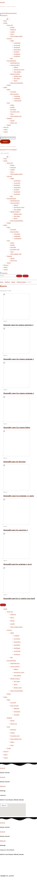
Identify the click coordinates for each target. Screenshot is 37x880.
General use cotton (19, 69)
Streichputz (17, 711)
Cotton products (15, 65)
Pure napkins (17, 72)
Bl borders (13, 109)
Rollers (12, 105)
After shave (17, 78)
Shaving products (15, 74)
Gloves (12, 34)
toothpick (16, 52)
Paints (8, 89)
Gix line (5, 23)
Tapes (12, 114)
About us (5, 127)
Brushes (12, 107)
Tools (8, 103)
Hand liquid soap (15, 63)
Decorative (13, 92)
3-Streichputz (17, 100)
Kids (11, 58)
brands (9, 85)
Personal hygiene (11, 60)
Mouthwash (17, 54)
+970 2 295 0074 (4, 9)
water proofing (14, 94)
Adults (12, 40)
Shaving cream (18, 76)
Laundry (12, 32)
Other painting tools (15, 116)
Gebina (5, 87)
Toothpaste (17, 56)
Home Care (10, 25)
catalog (5, 129)
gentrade (2, 2)
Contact (5, 131)
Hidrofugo (16, 708)
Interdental (17, 47)
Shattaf (12, 120)
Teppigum (16, 714)
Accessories (17, 45)
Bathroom (13, 29)
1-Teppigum (17, 96)
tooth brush (17, 43)
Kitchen (12, 27)
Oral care (9, 38)
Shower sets (13, 123)
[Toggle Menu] (3, 605)
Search (5, 142)
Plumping (9, 118)
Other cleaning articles (16, 36)
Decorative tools (14, 111)
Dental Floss (17, 49)
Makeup (16, 67)
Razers (15, 80)
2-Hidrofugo (17, 98)
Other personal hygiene (16, 83)
